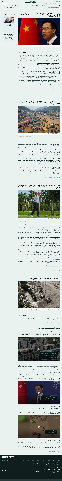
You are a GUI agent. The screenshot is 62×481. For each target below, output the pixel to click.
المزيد (10, 5)
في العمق (20, 5)
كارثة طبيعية (54, 451)
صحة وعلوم (33, 5)
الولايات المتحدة (53, 462)
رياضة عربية (58, 472)
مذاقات (23, 462)
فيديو (17, 5)
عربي (59, 1)
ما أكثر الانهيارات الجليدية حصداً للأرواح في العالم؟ (44, 279)
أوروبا (54, 463)
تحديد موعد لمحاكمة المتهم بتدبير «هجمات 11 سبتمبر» (8, 32)
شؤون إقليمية (58, 467)
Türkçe (55, 1)
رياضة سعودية (58, 471)
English (57, 1)
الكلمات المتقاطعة (37, 471)
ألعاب (12, 5)
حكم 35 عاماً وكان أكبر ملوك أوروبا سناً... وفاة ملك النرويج (8, 25)
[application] (39, 349)
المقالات (49, 462)
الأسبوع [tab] (3, 14)
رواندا (43, 177)
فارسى (51, 1)
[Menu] (59, 5)
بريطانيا (54, 270)
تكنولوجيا (30, 5)
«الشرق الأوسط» (55, 48)
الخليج (58, 463)
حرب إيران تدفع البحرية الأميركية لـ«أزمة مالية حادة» (8, 35)
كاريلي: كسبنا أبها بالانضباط (52, 7)
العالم (44, 5)
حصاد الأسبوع (53, 471)
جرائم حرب (50, 177)
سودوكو (38, 472)
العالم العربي (58, 462)
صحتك (33, 462)
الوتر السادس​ (38, 463)
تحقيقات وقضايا (53, 472)
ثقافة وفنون (36, 5)
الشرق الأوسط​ (47, 5)
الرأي (42, 5)
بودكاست (15, 5)
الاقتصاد (40, 5)
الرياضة (23, 5)
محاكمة (54, 177)
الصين (55, 89)
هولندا (46, 177)
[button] (39, 349)
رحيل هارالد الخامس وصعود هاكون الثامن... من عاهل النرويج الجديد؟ (8, 28)
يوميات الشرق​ (26, 5)
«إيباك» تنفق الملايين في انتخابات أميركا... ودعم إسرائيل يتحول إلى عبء (8, 38)
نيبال (50, 451)
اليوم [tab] (5, 14)
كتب (38, 462)
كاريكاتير (49, 463)
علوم (33, 463)
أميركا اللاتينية (53, 467)
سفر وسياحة (23, 463)
